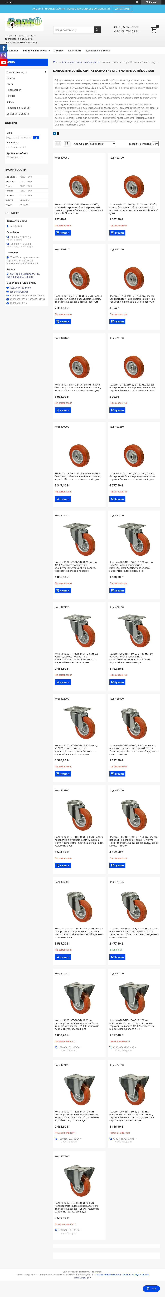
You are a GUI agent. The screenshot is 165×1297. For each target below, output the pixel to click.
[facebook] (54, 133)
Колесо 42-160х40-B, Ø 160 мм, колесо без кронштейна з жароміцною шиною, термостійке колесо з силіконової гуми (78, 387)
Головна (12, 50)
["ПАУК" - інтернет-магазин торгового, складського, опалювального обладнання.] (24, 23)
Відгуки (10, 101)
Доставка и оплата (98, 50)
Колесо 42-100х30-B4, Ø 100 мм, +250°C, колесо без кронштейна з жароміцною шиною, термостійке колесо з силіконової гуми (133, 208)
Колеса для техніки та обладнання (81, 62)
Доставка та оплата (17, 113)
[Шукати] (97, 29)
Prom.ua (98, 1271)
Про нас (58, 50)
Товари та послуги (35, 50)
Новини (10, 78)
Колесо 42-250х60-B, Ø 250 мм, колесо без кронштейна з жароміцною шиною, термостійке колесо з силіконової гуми (132, 476)
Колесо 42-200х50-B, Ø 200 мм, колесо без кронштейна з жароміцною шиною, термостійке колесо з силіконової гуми (78, 476)
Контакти (74, 50)
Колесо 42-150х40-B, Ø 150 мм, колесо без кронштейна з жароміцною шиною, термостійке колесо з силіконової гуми (132, 298)
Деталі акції (122, 8)
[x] (58, 133)
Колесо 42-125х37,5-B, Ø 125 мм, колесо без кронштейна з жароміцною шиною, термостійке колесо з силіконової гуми (78, 298)
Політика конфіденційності (136, 1274)
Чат (153, 1288)
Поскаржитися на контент (108, 1274)
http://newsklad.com (20, 287)
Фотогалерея (13, 89)
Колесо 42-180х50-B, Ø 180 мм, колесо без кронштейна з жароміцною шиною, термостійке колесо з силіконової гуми (132, 387)
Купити (64, 232)
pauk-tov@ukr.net (19, 291)
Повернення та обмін (18, 107)
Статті (10, 83)
